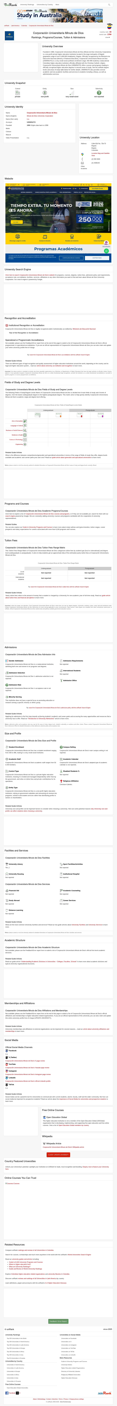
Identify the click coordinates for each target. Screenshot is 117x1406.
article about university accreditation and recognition (54, 366)
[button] (38, 415)
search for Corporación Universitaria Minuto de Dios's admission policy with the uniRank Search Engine (59, 707)
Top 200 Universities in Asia (15, 1355)
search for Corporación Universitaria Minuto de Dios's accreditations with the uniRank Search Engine (60, 355)
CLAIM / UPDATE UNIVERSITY (58, 1155)
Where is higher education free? (20, 1264)
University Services (95, 925)
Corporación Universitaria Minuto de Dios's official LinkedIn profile (27, 1081)
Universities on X (66, 1341)
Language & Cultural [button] (17, 425)
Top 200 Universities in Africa (15, 1351)
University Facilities (78, 925)
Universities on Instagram (69, 1345)
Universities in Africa (13, 1374)
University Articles (66, 1364)
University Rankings (27, 4)
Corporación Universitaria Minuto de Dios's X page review (25, 1061)
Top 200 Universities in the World (16, 1338)
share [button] (107, 37)
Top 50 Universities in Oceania (16, 1358)
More (57, 4)
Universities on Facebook (68, 1338)
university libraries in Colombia (58, 1274)
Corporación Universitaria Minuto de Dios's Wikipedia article (63, 1147)
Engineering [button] (19, 444)
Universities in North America (15, 1364)
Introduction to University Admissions (41, 718)
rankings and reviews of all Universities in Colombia (35, 1250)
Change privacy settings (76, 1399)
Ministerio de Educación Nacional (84, 329)
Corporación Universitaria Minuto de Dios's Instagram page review (28, 1074)
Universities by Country (45, 4)
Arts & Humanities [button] (17, 421)
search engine (10, 516)
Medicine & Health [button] (17, 435)
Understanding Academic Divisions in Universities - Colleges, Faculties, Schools (48, 961)
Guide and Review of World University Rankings (25, 1269)
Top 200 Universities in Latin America (18, 1345)
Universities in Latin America (15, 1368)
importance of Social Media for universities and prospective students (82, 1099)
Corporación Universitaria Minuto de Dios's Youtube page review (27, 1068)
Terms (61, 1399)
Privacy (66, 1399)
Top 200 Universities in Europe (16, 1348)
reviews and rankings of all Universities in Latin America (37, 1278)
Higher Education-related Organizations (73, 1368)
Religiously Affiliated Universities (70, 1374)
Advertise (55, 1399)
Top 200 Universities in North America (18, 1341)
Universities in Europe (13, 1371)
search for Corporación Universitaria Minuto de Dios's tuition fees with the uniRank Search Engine (60, 587)
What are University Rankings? (19, 1267)
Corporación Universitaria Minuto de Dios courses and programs (47, 514)
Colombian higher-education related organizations (28, 1274)
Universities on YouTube (68, 1348)
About (34, 1399)
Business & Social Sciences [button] (14, 430)
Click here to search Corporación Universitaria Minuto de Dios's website (30, 275)
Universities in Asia (12, 1378)
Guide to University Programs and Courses (37, 527)
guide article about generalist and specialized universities (71, 457)
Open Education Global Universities (17, 1388)
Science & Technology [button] (16, 439)
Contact (48, 1399)
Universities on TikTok (67, 1351)
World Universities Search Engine (79, 1255)
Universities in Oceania (14, 1381)
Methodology (41, 1399)
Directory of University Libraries (70, 1371)
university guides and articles (22, 1259)
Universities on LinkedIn (68, 1355)
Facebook (12, 1393)
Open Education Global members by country (73, 1125)
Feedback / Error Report (58, 1321)
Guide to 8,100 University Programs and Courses (26, 1262)
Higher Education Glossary (69, 1378)
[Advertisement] (20, 57)
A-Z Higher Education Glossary (55, 1283)
